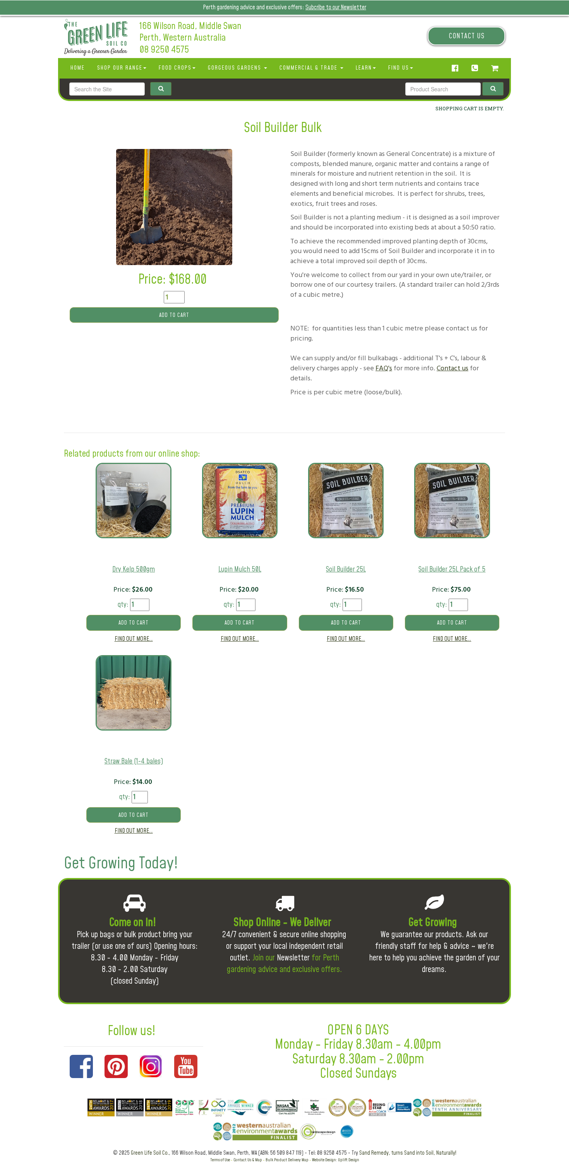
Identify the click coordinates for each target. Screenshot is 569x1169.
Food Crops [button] (175, 68)
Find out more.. (134, 639)
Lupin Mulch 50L (239, 569)
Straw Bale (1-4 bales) (134, 761)
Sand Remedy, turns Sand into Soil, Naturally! (407, 1153)
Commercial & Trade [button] (309, 68)
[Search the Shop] (493, 89)
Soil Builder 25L (346, 569)
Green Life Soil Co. (150, 1153)
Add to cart (174, 315)
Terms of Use (220, 1160)
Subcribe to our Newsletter (335, 7)
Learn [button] (364, 68)
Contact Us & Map (247, 1160)
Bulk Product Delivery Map (287, 1160)
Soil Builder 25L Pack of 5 (451, 569)
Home (77, 68)
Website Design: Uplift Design (335, 1160)
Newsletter (293, 958)
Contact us (452, 368)
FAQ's (383, 368)
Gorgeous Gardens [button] (235, 68)
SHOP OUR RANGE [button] (119, 68)
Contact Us (467, 36)
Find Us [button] (398, 68)
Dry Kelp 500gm (133, 569)
